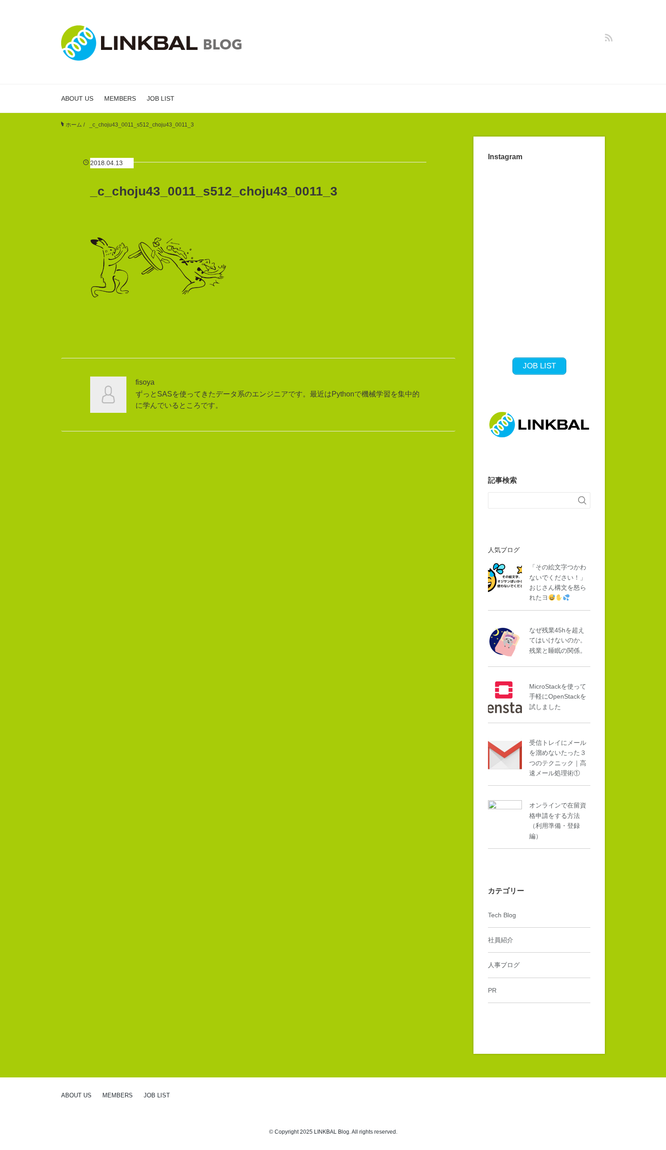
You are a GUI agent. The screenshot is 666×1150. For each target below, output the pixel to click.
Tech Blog (502, 915)
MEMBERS (120, 98)
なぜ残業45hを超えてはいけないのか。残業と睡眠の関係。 (557, 640)
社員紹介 (500, 940)
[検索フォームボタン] (582, 500)
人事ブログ (504, 965)
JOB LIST (160, 98)
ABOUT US (77, 98)
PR (492, 990)
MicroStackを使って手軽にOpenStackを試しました (557, 696)
